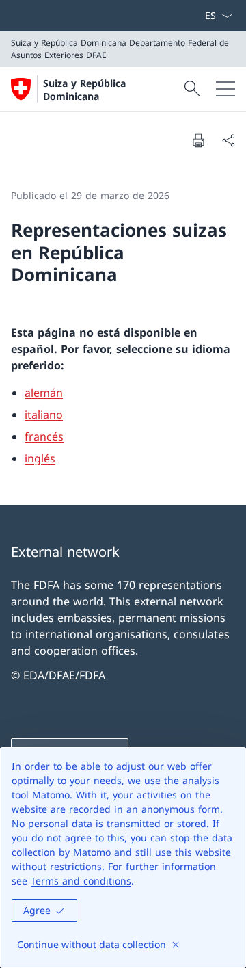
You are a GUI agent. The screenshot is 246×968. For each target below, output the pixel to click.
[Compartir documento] (228, 140)
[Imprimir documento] (198, 140)
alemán (44, 392)
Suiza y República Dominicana (84, 90)
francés (44, 436)
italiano (44, 414)
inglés (40, 458)
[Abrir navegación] (225, 89)
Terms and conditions (81, 880)
